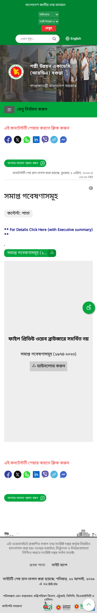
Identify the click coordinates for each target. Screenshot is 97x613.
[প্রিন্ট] (91, 189)
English (76, 39)
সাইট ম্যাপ (59, 565)
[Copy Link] (54, 142)
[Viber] (45, 139)
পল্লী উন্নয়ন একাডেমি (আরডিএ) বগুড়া (50, 70)
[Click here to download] (52, 253)
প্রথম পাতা (37, 565)
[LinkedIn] (36, 142)
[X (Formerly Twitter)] (18, 142)
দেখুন (48, 28)
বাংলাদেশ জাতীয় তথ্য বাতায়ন (45, 5)
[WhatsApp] (27, 142)
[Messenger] (63, 142)
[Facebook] (8, 142)
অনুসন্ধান (54, 39)
